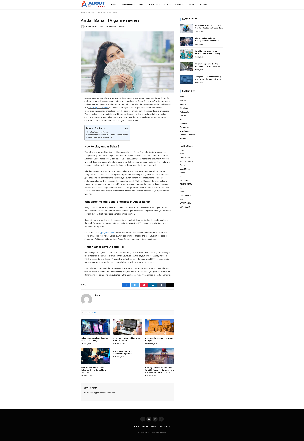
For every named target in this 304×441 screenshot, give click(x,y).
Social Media (185, 169)
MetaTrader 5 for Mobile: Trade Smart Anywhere (126, 339)
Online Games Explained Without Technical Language (95, 339)
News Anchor (185, 158)
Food (182, 142)
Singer (182, 165)
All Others (184, 108)
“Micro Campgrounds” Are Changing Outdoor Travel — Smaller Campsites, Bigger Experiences (207, 65)
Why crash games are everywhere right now (122, 352)
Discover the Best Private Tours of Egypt (159, 339)
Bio (181, 120)
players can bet (108, 233)
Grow (89, 26)
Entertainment (127, 5)
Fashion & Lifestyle (187, 135)
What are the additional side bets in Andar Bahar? (108, 135)
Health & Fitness (186, 146)
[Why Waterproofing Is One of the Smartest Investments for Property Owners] (186, 28)
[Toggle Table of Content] (125, 128)
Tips (181, 188)
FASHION (204, 5)
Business (183, 123)
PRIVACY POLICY (149, 427)
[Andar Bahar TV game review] (127, 62)
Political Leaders (186, 161)
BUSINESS (153, 5)
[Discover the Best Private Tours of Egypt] (159, 327)
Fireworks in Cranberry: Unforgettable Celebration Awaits (207, 39)
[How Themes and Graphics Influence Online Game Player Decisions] (95, 356)
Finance (183, 139)
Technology (184, 180)
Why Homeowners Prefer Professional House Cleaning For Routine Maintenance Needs (209, 52)
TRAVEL (191, 5)
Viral (181, 199)
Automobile (184, 112)
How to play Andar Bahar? (97, 132)
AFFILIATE (184, 104)
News (141, 5)
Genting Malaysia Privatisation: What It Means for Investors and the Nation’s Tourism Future (159, 370)
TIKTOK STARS (186, 184)
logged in (97, 393)
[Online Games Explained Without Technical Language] (95, 327)
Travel (182, 192)
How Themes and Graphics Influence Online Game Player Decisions (94, 370)
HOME (113, 5)
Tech (182, 177)
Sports (182, 173)
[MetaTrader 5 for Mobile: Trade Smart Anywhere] (127, 327)
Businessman (185, 127)
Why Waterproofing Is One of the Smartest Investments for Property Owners (208, 26)
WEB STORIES (185, 203)
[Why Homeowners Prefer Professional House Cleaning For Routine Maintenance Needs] (186, 54)
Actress (183, 101)
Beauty (183, 116)
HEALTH (178, 5)
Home (182, 150)
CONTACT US (164, 427)
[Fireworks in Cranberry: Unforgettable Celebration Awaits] (186, 41)
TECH (166, 5)
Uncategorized (186, 196)
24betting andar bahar (98, 108)
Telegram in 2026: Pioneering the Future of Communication (208, 77)
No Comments (111, 26)
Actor (182, 97)
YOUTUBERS (185, 207)
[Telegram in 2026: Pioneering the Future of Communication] (186, 79)
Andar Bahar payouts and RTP (100, 138)
